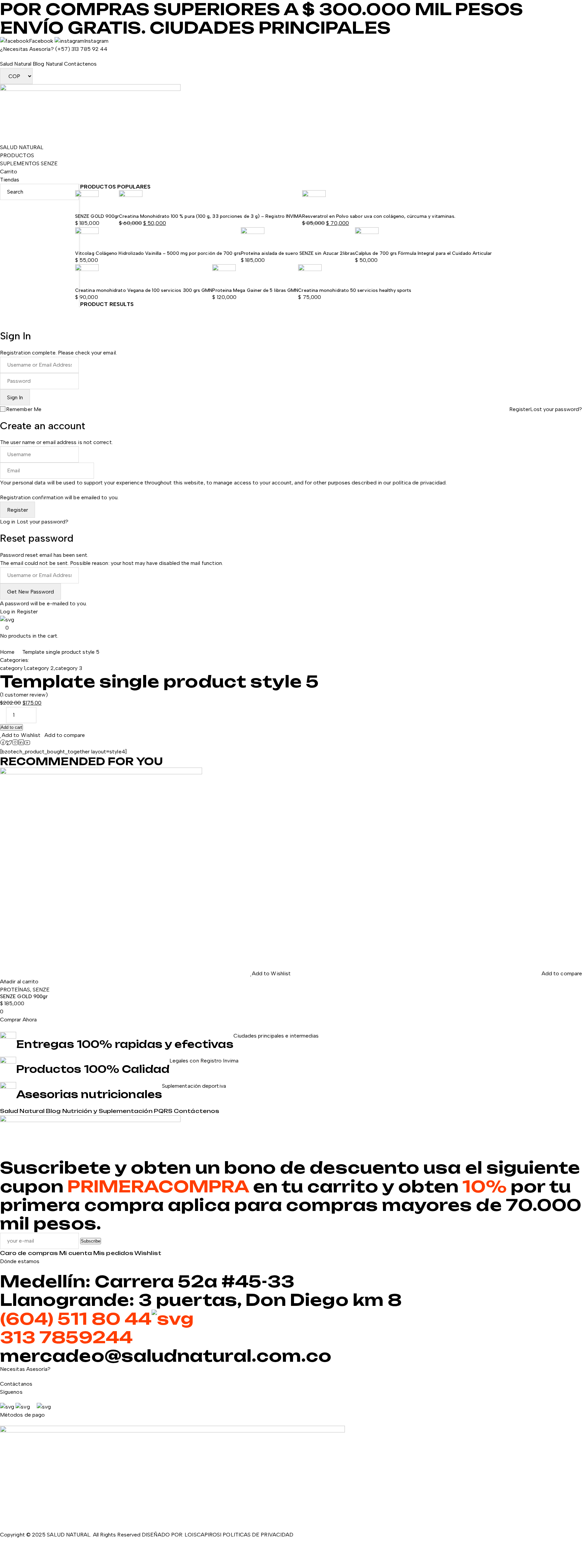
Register (519, 409)
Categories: (14, 660)
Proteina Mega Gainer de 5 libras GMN (255, 290)
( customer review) (24, 694)
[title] (3, 743)
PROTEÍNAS (15, 989)
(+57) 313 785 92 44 (81, 49)
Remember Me (23, 409)
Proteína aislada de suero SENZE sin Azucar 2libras (298, 253)
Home (7, 652)
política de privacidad (419, 482)
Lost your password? (556, 409)
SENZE (41, 989)
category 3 (68, 668)
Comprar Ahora (18, 1019)
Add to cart (11, 727)
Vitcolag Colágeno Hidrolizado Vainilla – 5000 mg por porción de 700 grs (158, 253)
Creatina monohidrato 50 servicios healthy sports (354, 290)
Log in (7, 521)
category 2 (40, 668)
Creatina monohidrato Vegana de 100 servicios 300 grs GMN (143, 290)
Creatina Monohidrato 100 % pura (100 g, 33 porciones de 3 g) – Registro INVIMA (210, 216)
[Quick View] (2, 974)
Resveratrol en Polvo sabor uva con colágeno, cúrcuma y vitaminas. (378, 216)
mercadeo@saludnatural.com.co (165, 1356)
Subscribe (90, 1241)
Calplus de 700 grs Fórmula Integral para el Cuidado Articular (423, 253)
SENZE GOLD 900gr (97, 216)
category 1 (12, 668)
